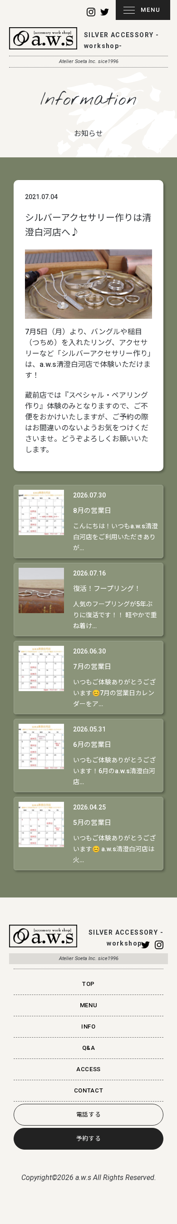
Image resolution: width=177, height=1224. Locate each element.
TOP (88, 983)
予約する (88, 1138)
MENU (151, 9)
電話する (88, 1114)
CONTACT (88, 1090)
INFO (88, 1026)
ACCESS (88, 1069)
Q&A (88, 1047)
